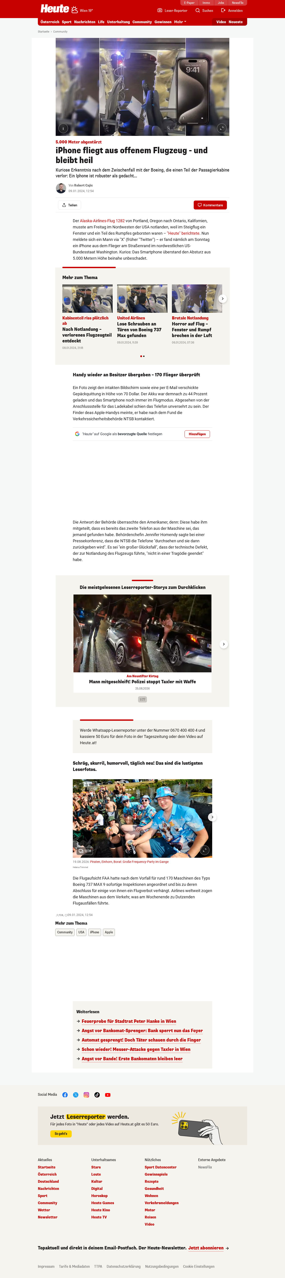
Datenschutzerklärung (124, 1266)
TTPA (98, 1266)
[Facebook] (65, 1094)
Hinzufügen (197, 434)
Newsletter (47, 1217)
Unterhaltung (118, 22)
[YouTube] (107, 1094)
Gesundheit (154, 1189)
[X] (75, 1094)
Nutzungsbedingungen (162, 1266)
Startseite (43, 31)
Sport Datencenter (161, 1167)
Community (142, 22)
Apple (109, 932)
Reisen (150, 1217)
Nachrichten (48, 1189)
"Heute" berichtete (183, 233)
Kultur (96, 1181)
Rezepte (152, 1181)
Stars (96, 1167)
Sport (66, 22)
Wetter (44, 1210)
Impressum (46, 1266)
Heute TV (99, 1217)
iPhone (94, 932)
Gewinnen (163, 22)
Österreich (50, 22)
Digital (97, 1189)
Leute (96, 1174)
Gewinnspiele (156, 1174)
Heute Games (102, 1203)
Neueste (236, 22)
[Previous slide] (62, 298)
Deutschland (48, 1181)
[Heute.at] (55, 8)
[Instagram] (86, 1094)
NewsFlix (205, 1167)
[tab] (141, 356)
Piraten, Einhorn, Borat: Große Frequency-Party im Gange (129, 862)
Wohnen (151, 1196)
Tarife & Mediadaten (74, 1266)
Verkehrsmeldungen (162, 1203)
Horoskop (99, 1196)
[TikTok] (97, 1094)
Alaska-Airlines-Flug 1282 (102, 220)
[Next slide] (222, 298)
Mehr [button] (178, 22)
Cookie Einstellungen (198, 1266)
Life (101, 22)
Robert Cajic (83, 185)
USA (81, 932)
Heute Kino (100, 1210)
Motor (150, 1210)
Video (221, 22)
